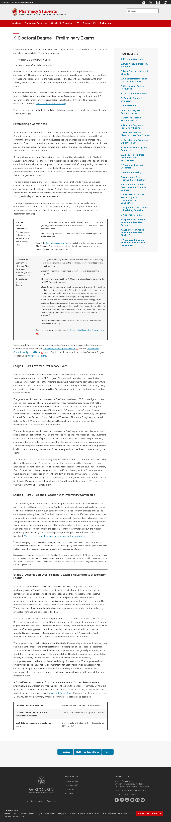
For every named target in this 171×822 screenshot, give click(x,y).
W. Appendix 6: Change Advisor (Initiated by (133, 222)
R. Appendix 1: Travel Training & (133, 178)
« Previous (65, 751)
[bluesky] (132, 800)
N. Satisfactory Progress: (134, 149)
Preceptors (69, 789)
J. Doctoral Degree (131, 119)
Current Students (71, 781)
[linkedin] (122, 800)
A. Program (132, 59)
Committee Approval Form (57, 243)
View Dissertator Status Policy (51, 103)
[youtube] (143, 800)
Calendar (158, 2)
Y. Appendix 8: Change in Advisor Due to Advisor (133, 242)
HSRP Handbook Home (87, 751)
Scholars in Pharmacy (61, 23)
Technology (105, 23)
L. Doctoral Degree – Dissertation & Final (135, 134)
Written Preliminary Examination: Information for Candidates (54, 536)
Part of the (41, 801)
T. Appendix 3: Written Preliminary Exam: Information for (132, 198)
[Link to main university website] (41, 793)
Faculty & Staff (71, 785)
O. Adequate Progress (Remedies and (132, 157)
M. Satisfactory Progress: (134, 141)
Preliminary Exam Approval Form (59, 348)
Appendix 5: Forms (37, 355)
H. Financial (128, 105)
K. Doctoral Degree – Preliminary (132, 126)
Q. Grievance (131, 172)
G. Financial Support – (132, 99)
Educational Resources (36, 23)
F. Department (133, 93)
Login (165, 2)
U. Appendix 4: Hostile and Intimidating (134, 209)
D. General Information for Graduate (134, 80)
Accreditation (70, 793)
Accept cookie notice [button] (149, 813)
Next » (108, 751)
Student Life (89, 23)
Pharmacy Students (38, 11)
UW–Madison (17, 2)
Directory (150, 2)
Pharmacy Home (143, 2)
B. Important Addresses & (134, 65)
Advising (16, 23)
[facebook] (117, 800)
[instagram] (137, 800)
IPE (77, 23)
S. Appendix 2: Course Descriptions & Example (133, 187)
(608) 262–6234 (128, 794)
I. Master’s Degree (130, 111)
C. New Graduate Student (134, 72)
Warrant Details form (61, 693)
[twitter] (127, 800)
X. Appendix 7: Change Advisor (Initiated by (132, 232)
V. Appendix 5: (131, 214)
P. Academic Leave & (132, 166)
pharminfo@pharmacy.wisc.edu (133, 790)
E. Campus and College (133, 87)
